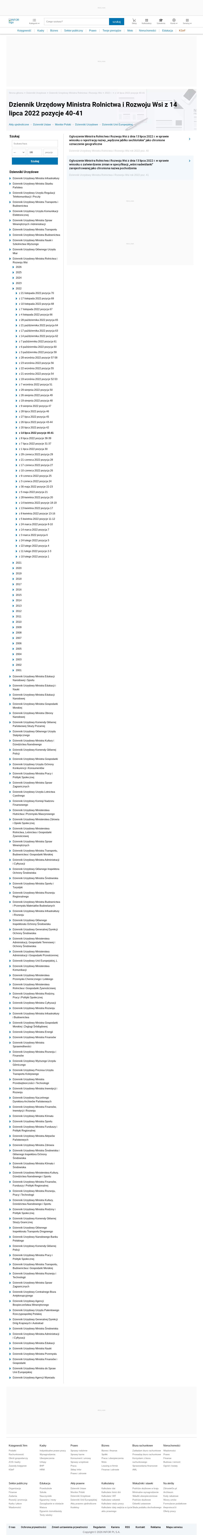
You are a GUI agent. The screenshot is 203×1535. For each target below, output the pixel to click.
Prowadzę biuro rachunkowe (146, 1454)
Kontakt (140, 1527)
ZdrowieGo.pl (170, 1488)
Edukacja (167, 30)
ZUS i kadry (14, 1462)
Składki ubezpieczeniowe (144, 1496)
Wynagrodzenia (47, 1454)
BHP (42, 1465)
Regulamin (99, 1527)
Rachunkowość (16, 1454)
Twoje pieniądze (112, 30)
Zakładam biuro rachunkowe (146, 1450)
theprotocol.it (169, 1507)
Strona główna (16, 93)
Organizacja (15, 1488)
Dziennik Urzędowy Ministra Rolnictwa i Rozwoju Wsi (75, 93)
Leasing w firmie (110, 1465)
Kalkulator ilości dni (111, 1492)
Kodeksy (75, 1507)
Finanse (167, 1458)
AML (134, 1469)
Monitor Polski (63, 124)
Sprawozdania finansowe (144, 1465)
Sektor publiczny (73, 30)
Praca (73, 1465)
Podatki (12, 1450)
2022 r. (108, 93)
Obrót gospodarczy (18, 1458)
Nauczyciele (46, 1496)
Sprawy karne (77, 1454)
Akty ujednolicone (19, 124)
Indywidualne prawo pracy (53, 1450)
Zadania (13, 1496)
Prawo (92, 30)
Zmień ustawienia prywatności (70, 1527)
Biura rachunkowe (142, 1445)
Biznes (54, 30)
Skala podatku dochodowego (146, 1507)
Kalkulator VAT (109, 1496)
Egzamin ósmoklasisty (51, 1511)
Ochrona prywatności (33, 1527)
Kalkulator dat (108, 1488)
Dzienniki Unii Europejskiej (117, 124)
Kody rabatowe (170, 1496)
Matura (43, 1507)
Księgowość (24, 30)
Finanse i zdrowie (110, 1469)
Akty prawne (78, 1483)
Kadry (40, 30)
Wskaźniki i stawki (142, 1483)
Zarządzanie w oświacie (52, 1503)
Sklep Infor (76, 1469)
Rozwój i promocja (18, 1499)
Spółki (105, 1454)
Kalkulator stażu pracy (113, 1503)
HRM (42, 1469)
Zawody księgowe (18, 1465)
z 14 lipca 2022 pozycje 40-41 (130, 93)
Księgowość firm (18, 1445)
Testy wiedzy (46, 1515)
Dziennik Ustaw (42, 124)
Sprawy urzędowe (79, 1462)
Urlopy (43, 1462)
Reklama (156, 1527)
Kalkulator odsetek (111, 1499)
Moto (130, 30)
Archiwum (168, 1492)
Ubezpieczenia (47, 1458)
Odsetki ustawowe (141, 1503)
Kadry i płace (15, 1503)
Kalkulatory (108, 1483)
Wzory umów (169, 1499)
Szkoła (43, 1492)
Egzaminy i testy (48, 1499)
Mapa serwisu (174, 1527)
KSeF (182, 30)
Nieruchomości (147, 30)
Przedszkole (46, 1488)
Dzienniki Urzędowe (36, 93)
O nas (12, 1527)
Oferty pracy (169, 1511)
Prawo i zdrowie (78, 1473)
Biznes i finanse (109, 1450)
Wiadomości (169, 1450)
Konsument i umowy (81, 1458)
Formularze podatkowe (175, 1503)
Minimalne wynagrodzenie (145, 1492)
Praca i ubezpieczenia (113, 1458)
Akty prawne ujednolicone (83, 1503)
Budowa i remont (171, 1462)
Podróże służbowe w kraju (145, 1488)
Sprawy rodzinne (79, 1450)
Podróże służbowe (141, 1499)
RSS (127, 1527)
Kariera (115, 1527)
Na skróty (168, 1483)
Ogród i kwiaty (170, 1465)
